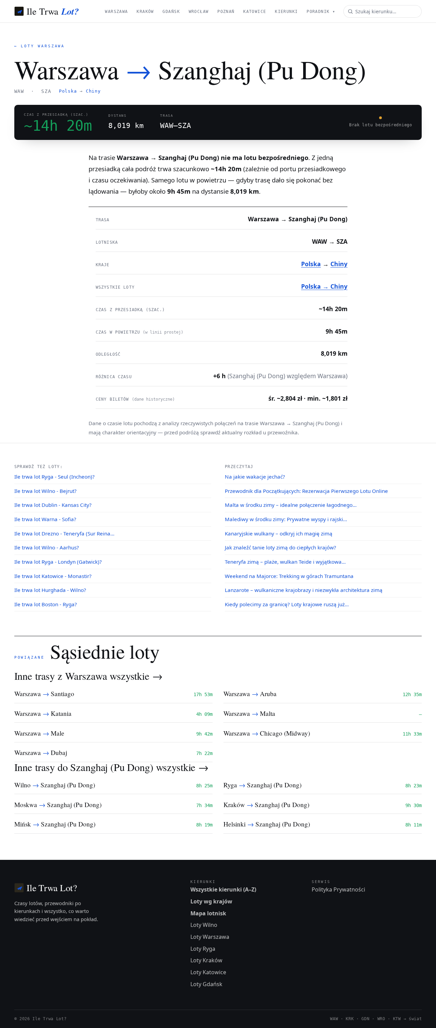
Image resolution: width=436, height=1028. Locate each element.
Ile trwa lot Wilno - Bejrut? (45, 490)
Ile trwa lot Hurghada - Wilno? (50, 590)
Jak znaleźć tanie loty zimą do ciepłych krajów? (280, 547)
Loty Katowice (208, 972)
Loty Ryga (202, 948)
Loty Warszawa (209, 937)
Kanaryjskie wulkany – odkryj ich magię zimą (278, 533)
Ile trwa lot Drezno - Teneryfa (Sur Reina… (64, 533)
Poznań (226, 11)
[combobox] (382, 11)
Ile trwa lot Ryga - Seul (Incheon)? (54, 476)
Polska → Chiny (324, 286)
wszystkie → (136, 676)
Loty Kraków (206, 960)
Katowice (254, 11)
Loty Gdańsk (206, 984)
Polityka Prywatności (338, 889)
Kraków (145, 11)
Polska (68, 91)
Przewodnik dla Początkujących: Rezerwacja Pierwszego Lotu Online (306, 490)
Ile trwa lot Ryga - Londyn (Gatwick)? (58, 561)
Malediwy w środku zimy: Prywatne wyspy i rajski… (286, 519)
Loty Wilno (203, 925)
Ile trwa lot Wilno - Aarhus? (46, 547)
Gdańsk (171, 11)
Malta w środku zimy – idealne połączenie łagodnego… (291, 504)
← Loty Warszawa (39, 46)
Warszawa (116, 11)
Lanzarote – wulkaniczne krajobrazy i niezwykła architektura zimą (304, 590)
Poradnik (321, 11)
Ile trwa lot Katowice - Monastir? (53, 576)
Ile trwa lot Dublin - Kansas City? (53, 504)
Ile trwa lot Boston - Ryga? (45, 604)
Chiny (93, 91)
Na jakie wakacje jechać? (255, 476)
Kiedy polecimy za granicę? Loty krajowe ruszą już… (287, 604)
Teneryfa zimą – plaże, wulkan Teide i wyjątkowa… (285, 561)
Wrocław (199, 11)
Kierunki (286, 11)
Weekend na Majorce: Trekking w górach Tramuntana (289, 576)
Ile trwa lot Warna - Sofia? (45, 519)
